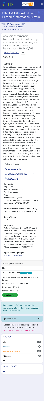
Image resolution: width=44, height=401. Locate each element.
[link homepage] (8, 4)
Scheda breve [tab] (12, 164)
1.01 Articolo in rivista (13, 29)
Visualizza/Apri (10, 295)
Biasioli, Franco (11, 52)
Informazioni (11, 318)
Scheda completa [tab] (14, 169)
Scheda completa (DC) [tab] (16, 173)
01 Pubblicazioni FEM (16, 24)
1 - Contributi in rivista (13, 26)
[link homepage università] (28, 4)
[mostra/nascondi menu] (42, 4)
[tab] (33, 174)
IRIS (3, 24)
